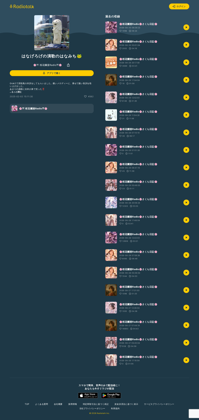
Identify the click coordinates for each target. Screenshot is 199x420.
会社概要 (58, 404)
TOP (27, 404)
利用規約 (115, 408)
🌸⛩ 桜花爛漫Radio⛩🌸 (47, 65)
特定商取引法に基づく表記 (96, 404)
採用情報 (72, 404)
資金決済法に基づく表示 (126, 404)
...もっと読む (16, 92)
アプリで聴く (54, 73)
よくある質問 (41, 404)
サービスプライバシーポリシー (159, 404)
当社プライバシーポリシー (92, 408)
